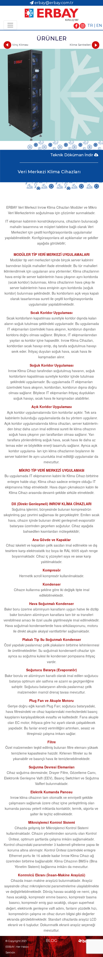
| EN (98, 25)
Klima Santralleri (80, 44)
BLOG (51, 940)
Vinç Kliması (20, 44)
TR (90, 25)
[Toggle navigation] (10, 25)
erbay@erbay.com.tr (54, 2)
